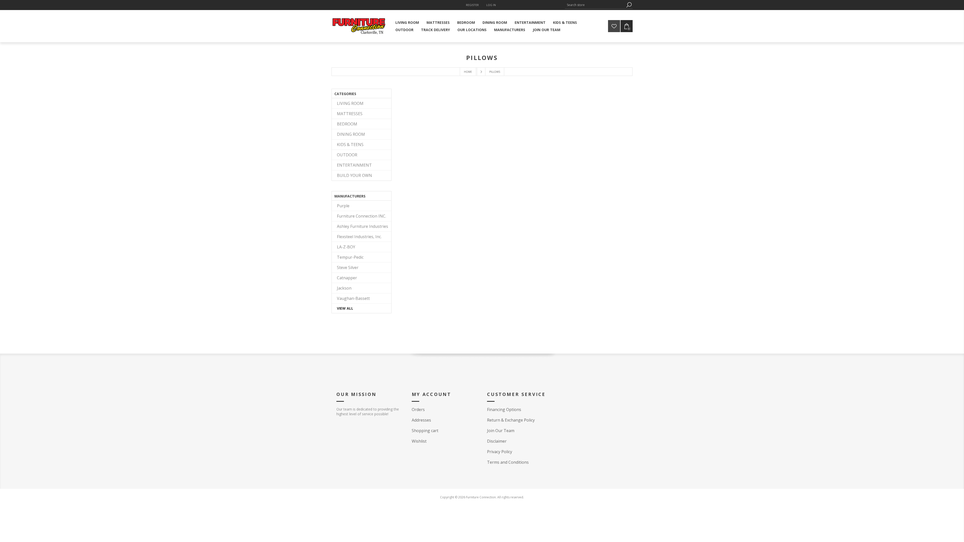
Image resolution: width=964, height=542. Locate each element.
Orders (418, 409)
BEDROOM (347, 124)
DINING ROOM (351, 134)
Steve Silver (347, 267)
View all (345, 308)
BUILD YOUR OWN (354, 175)
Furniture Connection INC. (361, 216)
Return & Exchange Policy (511, 420)
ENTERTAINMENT (354, 165)
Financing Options (504, 409)
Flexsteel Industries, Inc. (359, 236)
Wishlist (419, 441)
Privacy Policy (499, 451)
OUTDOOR (347, 155)
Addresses (421, 420)
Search (629, 5)
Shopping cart (425, 430)
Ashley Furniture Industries (362, 226)
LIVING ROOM (350, 103)
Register (472, 5)
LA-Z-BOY (346, 247)
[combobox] (595, 5)
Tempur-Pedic (350, 257)
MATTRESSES (350, 113)
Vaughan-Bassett (353, 298)
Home (468, 72)
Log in (491, 5)
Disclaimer (497, 441)
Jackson (344, 288)
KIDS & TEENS (350, 144)
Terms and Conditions (508, 462)
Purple (343, 206)
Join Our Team (500, 430)
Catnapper (347, 278)
